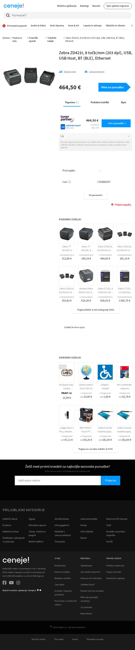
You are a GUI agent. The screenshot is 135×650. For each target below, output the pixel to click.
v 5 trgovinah (105, 393)
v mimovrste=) (105, 255)
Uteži (108, 525)
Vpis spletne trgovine (118, 5)
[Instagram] (18, 583)
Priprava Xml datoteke (91, 578)
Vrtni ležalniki (87, 531)
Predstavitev (60, 565)
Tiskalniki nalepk (51, 39)
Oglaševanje (86, 565)
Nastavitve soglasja (115, 578)
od (86, 397)
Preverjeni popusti (95, 639)
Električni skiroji (10, 519)
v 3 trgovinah (86, 393)
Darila (75, 639)
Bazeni (84, 538)
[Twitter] (11, 583)
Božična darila (38, 639)
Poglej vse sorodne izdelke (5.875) (96, 448)
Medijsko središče (62, 578)
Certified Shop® (88, 584)
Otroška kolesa (61, 519)
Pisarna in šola (17, 39)
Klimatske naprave (37, 525)
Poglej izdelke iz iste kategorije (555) (95, 309)
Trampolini (59, 541)
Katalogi (84, 5)
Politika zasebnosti (115, 565)
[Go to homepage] (13, 6)
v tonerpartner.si (66, 255)
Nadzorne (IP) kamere (116, 519)
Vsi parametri (95, 195)
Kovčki (109, 541)
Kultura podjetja (62, 572)
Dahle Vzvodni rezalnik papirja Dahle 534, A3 (105, 431)
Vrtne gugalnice (61, 525)
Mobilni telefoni (36, 541)
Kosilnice (7, 525)
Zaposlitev (59, 584)
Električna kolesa (11, 531)
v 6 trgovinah (105, 436)
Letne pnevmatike (89, 519)
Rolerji (84, 525)
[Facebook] (4, 583)
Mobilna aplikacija (66, 5)
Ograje (32, 519)
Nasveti (96, 5)
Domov (6, 38)
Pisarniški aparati (33, 39)
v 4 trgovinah (124, 393)
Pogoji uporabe (113, 572)
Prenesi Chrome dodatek (92, 591)
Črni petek (58, 639)
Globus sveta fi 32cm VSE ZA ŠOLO (86, 388)
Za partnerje (86, 607)
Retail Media (86, 613)
